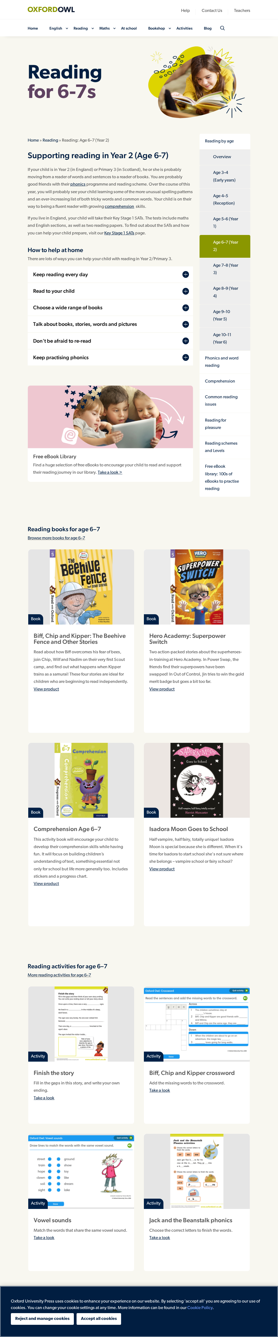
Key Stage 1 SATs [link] (119, 233)
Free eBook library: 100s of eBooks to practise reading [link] (222, 477)
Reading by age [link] (219, 141)
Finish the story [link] (54, 1072)
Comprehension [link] (220, 381)
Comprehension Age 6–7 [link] (67, 828)
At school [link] (129, 28)
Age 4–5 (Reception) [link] (224, 200)
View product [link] (46, 689)
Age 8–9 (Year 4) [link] (225, 292)
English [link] (55, 28)
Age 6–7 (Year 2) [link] (225, 246)
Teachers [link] (242, 11)
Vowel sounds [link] (52, 1220)
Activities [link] (184, 28)
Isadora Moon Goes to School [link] (188, 828)
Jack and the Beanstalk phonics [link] (190, 1220)
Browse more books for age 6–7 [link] (56, 538)
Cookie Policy (200, 1308)
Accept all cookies (99, 1319)
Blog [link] (208, 28)
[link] (55, 9)
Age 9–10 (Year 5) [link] (221, 315)
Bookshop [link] (156, 28)
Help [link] (185, 11)
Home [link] (33, 28)
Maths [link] (104, 28)
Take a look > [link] (110, 472)
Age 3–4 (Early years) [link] (224, 176)
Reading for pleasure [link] (215, 424)
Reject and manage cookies (42, 1319)
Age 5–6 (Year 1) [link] (225, 223)
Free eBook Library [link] (54, 456)
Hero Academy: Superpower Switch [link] (187, 638)
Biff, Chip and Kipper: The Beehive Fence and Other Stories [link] (80, 638)
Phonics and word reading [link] (222, 362)
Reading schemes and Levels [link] (221, 447)
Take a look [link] (44, 1098)
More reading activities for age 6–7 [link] (59, 975)
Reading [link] (81, 28)
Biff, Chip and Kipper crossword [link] (192, 1072)
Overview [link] (222, 157)
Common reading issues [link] (221, 401)
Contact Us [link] (212, 11)
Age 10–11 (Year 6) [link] (222, 339)
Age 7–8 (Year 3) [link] (225, 269)
